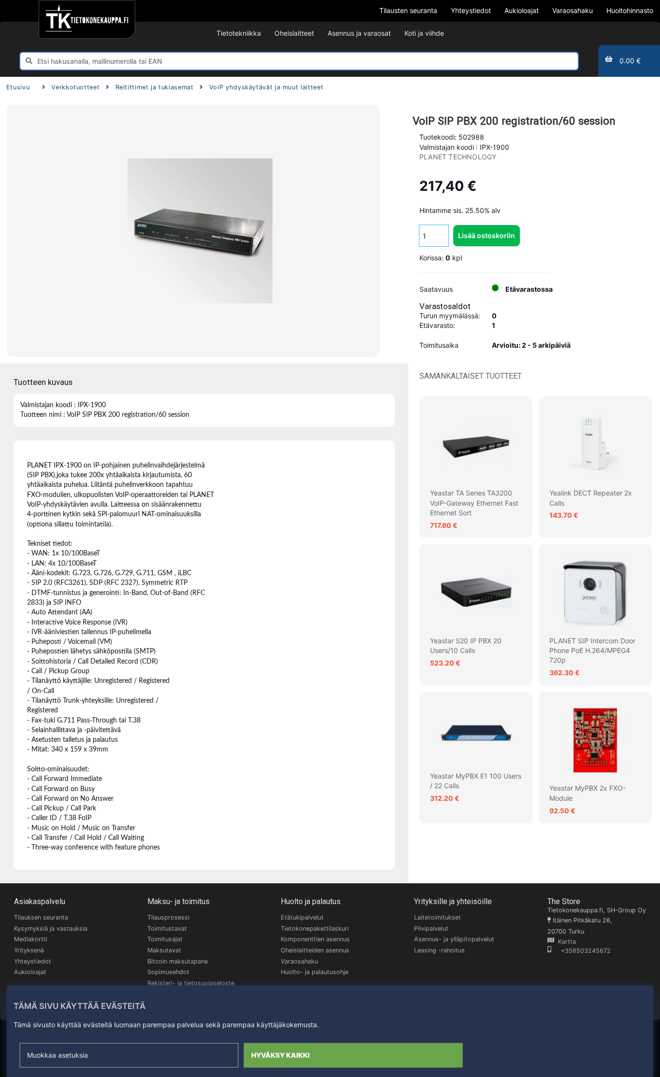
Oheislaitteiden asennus (315, 950)
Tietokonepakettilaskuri (315, 928)
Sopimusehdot (168, 972)
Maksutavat (164, 950)
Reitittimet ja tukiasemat (154, 87)
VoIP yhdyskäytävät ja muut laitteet (266, 87)
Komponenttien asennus (315, 939)
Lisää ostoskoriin (486, 235)
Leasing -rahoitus (439, 950)
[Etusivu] (87, 19)
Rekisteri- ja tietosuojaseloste (190, 983)
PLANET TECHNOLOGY (457, 157)
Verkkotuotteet (75, 87)
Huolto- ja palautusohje (314, 972)
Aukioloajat (30, 972)
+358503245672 (581, 950)
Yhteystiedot (32, 961)
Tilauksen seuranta (41, 917)
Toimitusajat (165, 939)
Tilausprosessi (168, 917)
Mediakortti (30, 939)
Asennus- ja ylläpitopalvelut (454, 939)
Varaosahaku (299, 961)
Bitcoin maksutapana (177, 961)
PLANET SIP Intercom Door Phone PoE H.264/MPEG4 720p (592, 651)
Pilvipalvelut (431, 928)
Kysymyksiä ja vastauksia (50, 928)
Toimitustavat (167, 928)
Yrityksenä (29, 950)
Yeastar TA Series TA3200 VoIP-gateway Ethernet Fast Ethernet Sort (474, 503)
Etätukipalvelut (302, 917)
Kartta (565, 941)
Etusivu (17, 87)
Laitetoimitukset (437, 917)
